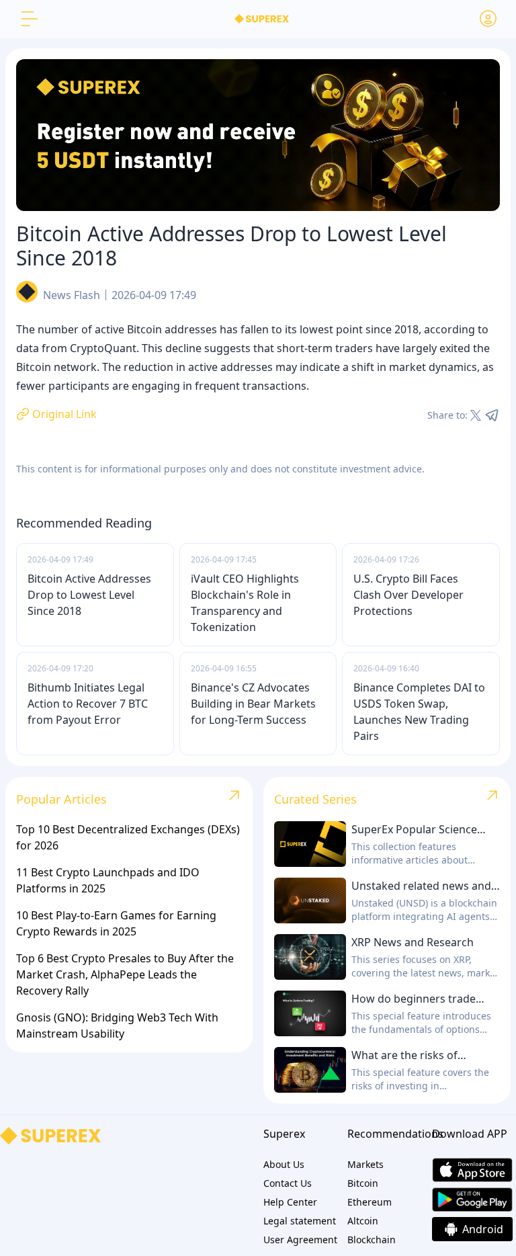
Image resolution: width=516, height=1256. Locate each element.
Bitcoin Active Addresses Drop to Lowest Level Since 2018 (89, 594)
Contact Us (287, 1183)
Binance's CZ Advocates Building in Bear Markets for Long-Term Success (253, 703)
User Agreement (300, 1239)
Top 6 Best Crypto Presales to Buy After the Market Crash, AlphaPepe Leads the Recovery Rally (125, 974)
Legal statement (299, 1220)
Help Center (290, 1202)
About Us (283, 1164)
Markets (365, 1164)
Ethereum (369, 1202)
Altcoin (362, 1220)
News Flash (71, 295)
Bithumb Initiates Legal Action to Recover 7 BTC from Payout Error (88, 703)
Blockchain (371, 1239)
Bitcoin (362, 1183)
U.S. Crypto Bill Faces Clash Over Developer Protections (408, 594)
